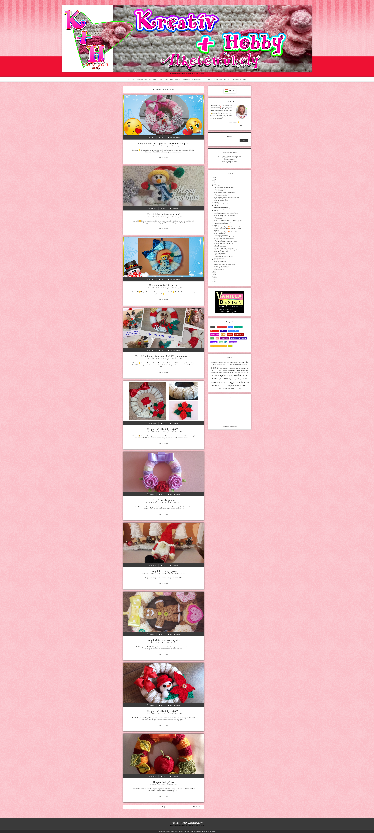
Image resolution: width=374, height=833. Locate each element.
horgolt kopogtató (223, 370)
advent (213, 362)
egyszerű (228, 364)
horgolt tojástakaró (241, 372)
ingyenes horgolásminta (239, 379)
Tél (181, 146)
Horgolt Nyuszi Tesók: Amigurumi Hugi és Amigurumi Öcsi (228, 220)
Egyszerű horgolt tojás (219, 258)
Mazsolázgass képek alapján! (193, 79)
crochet (232, 362)
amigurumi (218, 362)
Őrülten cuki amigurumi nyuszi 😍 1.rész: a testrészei (226, 231)
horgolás (222, 375)
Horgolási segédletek (233, 331)
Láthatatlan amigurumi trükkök (221, 207)
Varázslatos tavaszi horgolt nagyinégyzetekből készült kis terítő (228, 222)
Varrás (230, 346)
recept (242, 385)
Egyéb (230, 327)
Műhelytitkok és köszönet (219, 233)
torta (229, 388)
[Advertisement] (229, 445)
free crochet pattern (235, 364)
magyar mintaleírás (234, 385)
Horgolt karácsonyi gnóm (163, 543)
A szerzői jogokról (239, 79)
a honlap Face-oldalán (215, 117)
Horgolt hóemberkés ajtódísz (163, 257)
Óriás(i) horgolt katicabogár (220, 254)
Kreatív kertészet (239, 334)
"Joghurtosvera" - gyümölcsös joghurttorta (223, 256)
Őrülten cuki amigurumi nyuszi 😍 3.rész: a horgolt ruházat (227, 227)
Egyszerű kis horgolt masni (220, 246)
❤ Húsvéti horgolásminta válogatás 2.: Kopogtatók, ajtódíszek (228, 250)
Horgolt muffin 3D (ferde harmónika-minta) (224, 236)
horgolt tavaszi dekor (224, 372)
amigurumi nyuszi (225, 362)
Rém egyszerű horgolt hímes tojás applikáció (224, 238)
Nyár (175, 502)
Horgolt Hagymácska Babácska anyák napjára (224, 215)
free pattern (244, 364)
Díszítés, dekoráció (160, 146)
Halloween (223, 331)
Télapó (234, 388)
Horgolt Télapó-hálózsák (229, 159)
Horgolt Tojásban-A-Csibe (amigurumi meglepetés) (229, 156)
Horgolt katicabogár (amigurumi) (221, 261)
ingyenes (231, 379)
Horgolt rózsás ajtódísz (163, 472)
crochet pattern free (221, 364)
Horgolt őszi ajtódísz (163, 754)
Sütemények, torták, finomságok (238, 338)
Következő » (197, 807)
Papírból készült (224, 338)
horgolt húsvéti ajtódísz (240, 368)
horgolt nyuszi (232, 370)
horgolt (215, 367)
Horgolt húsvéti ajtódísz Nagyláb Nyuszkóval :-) (225, 240)
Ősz (176, 784)
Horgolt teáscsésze (218, 218)
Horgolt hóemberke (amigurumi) (163, 186)
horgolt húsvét (231, 368)
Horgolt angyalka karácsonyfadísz (229, 161)
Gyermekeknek (165, 573)
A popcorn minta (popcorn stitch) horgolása (224, 209)
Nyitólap (131, 79)
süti (223, 388)
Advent (154, 146)
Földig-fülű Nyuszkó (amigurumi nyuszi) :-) (224, 248)
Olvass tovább (164, 158)
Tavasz (179, 502)
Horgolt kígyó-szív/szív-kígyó (221, 251)
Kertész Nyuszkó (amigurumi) (221, 223)
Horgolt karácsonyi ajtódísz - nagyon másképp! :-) (225, 192)
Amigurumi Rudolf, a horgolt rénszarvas (223, 199)
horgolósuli (220, 379)
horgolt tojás (233, 372)
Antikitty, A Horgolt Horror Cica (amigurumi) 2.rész (226, 212)
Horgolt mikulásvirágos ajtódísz (163, 401)
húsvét (226, 378)
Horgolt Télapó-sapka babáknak (229, 158)
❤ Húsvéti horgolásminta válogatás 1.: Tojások (224, 264)
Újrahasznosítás (233, 342)
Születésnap (214, 342)
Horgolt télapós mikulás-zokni (221, 204)
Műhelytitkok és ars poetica (147, 79)
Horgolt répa (216, 245)
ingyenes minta (237, 382)
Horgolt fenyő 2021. (218, 190)
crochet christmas (239, 362)
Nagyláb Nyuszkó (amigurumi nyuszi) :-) (223, 243)
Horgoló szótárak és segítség (170, 79)
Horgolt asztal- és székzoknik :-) (221, 266)
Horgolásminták (169, 146)
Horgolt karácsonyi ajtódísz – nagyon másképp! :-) (163, 115)
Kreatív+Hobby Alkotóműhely (218, 79)
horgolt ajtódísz (223, 368)
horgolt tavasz (215, 372)
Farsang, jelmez (238, 327)
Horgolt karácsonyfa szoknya (220, 189)
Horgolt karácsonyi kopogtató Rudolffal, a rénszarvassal (163, 328)
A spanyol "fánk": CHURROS (221, 268)
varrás (237, 388)
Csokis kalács (217, 263)
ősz (240, 388)
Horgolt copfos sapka (219, 269)
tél (232, 388)
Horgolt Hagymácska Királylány (221, 217)
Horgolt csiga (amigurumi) (220, 253)
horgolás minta (232, 375)
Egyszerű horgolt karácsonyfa (229, 162)
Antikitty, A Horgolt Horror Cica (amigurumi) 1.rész (226, 213)
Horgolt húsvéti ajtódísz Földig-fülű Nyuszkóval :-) (225, 241)
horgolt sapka (239, 370)
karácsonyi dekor (223, 386)
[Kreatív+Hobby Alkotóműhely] (187, 71)
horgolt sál (245, 370)
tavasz (226, 388)
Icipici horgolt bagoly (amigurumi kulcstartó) (224, 187)
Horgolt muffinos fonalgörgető (221, 235)
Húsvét (171, 502)
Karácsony (175, 146)
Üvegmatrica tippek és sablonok (218, 346)
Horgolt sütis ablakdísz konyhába (163, 612)
